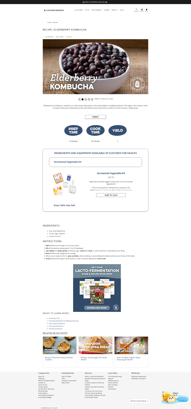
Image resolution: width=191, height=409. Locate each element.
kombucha (57, 236)
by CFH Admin (50, 37)
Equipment (97, 10)
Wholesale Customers (138, 378)
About (115, 10)
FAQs (63, 378)
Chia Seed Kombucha (56, 326)
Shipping (41, 378)
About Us (41, 376)
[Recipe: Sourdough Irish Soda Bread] (95, 345)
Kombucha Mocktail (55, 329)
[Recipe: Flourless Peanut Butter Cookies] (59, 345)
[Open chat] (174, 397)
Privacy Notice (43, 387)
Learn (106, 10)
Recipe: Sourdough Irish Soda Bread (94, 358)
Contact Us (41, 383)
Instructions (112, 389)
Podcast (110, 378)
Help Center (66, 383)
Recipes (55, 22)
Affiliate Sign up (113, 381)
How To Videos (113, 385)
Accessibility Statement (46, 395)
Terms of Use (42, 385)
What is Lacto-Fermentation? (94, 376)
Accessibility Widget (45, 397)
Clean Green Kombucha (57, 323)
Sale (122, 10)
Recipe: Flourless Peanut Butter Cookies (59, 358)
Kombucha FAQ (54, 318)
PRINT (95, 117)
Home (49, 22)
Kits (87, 10)
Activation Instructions (69, 381)
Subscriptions (42, 393)
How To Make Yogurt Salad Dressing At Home (128, 358)
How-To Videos (66, 376)
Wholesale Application (138, 376)
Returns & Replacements (46, 381)
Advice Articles (113, 383)
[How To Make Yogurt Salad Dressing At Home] (131, 345)
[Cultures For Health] (54, 10)
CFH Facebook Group (115, 376)
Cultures (78, 10)
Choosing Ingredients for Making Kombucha (64, 321)
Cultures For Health (51, 408)
